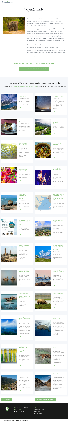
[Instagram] (19, 411)
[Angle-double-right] (20, 107)
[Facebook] (14, 411)
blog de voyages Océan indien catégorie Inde (25, 86)
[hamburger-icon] (55, 2)
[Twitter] (17, 411)
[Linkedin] (21, 411)
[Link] (23, 411)
